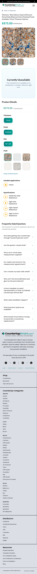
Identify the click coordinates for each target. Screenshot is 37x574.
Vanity (5, 491)
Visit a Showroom (8, 384)
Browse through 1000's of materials (17, 1)
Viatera (5, 457)
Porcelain (6, 406)
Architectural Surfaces (10, 524)
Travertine (6, 418)
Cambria (5, 440)
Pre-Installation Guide (9, 556)
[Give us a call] (31, 363)
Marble (5, 403)
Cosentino (6, 472)
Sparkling (6, 507)
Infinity (5, 448)
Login (4, 368)
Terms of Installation (9, 561)
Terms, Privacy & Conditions (29, 570)
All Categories (7, 511)
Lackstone (6, 462)
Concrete (6, 504)
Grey (4, 429)
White (4, 424)
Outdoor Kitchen (8, 498)
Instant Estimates (29, 368)
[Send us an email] (23, 363)
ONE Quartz (6, 477)
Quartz (5, 396)
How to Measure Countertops (12, 558)
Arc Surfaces (7, 465)
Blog (4, 564)
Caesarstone (7, 438)
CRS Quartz (6, 443)
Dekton (5, 445)
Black (4, 427)
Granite (5, 398)
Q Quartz (5, 455)
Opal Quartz (6, 450)
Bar (4, 493)
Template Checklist (9, 553)
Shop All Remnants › (11, 174)
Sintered (5, 413)
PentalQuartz (7, 452)
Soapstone (6, 416)
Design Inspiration (8, 550)
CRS (4, 530)
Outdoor (5, 495)
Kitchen (5, 486)
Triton (4, 467)
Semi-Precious (7, 411)
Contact (20, 368)
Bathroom (6, 488)
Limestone (6, 401)
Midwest (5, 538)
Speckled (6, 509)
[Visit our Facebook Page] (6, 363)
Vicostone (6, 460)
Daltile (5, 540)
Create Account (12, 368)
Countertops (7, 378)
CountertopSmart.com (7, 570)
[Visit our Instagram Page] (14, 363)
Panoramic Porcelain (9, 479)
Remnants (6, 381)
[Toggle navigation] (34, 5)
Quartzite (6, 408)
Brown (5, 431)
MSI (4, 474)
